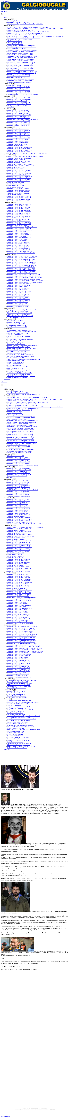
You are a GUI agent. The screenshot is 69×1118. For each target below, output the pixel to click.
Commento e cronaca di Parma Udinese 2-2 (19, 306)
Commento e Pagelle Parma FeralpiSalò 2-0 (19, 104)
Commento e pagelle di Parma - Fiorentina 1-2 (19, 211)
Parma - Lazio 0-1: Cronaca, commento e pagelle (20, 53)
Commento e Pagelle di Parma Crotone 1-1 (18, 136)
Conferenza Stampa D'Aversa (15, 368)
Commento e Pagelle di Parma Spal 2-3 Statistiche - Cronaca (23, 276)
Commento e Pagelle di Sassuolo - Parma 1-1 (19, 178)
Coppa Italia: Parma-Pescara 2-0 (15, 77)
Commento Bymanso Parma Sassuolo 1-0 (18, 243)
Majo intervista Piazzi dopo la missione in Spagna (20, 356)
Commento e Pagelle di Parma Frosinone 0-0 (19, 291)
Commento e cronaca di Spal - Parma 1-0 (18, 305)
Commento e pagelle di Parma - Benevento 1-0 (19, 150)
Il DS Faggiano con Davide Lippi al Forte (18, 347)
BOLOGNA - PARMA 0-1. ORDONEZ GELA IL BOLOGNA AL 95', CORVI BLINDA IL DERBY (35, 28)
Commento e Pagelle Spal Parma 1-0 (17, 240)
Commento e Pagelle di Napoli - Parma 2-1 (18, 90)
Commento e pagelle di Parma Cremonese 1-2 (19, 147)
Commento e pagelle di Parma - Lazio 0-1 (18, 221)
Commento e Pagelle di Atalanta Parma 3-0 (18, 293)
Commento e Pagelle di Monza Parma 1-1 (18, 132)
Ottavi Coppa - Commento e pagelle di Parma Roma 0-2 (22, 227)
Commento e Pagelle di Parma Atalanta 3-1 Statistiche (21, 265)
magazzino (7, 379)
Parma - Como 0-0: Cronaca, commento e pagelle (20, 65)
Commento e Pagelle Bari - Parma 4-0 (17, 113)
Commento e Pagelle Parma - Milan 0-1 (17, 231)
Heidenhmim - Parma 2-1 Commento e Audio (19, 80)
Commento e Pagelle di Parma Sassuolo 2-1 (19, 288)
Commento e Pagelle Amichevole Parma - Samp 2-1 (21, 253)
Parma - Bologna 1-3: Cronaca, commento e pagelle (21, 62)
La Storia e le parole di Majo (15, 371)
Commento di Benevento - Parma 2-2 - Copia (19, 164)
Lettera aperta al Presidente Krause (16, 48)
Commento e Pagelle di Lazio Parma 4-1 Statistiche (21, 267)
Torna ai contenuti (5, 1116)
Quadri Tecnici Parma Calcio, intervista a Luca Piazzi (21, 348)
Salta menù (4, 11)
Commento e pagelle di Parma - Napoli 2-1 (18, 205)
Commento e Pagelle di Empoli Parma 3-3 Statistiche (21, 270)
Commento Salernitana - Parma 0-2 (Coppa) (19, 125)
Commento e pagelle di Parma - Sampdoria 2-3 (19, 207)
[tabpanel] (34, 752)
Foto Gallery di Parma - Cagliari (15, 341)
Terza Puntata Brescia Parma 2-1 (16, 324)
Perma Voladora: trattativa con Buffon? (17, 351)
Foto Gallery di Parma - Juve (15, 342)
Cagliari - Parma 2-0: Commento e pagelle (18, 74)
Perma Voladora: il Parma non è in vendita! (18, 337)
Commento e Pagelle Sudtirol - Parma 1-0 (18, 118)
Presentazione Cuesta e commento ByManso (19, 82)
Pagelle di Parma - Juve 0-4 (14, 184)
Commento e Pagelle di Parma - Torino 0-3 (18, 181)
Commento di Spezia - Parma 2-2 (16, 168)
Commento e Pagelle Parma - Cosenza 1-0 (18, 124)
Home (5, 17)
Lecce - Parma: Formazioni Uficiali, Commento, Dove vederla (23, 38)
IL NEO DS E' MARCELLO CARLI (17, 333)
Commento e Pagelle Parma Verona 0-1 (17, 236)
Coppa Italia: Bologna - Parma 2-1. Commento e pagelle (22, 56)
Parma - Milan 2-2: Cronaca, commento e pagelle (20, 60)
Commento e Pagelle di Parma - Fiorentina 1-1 (19, 93)
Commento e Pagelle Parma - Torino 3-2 (18, 242)
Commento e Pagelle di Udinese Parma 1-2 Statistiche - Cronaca (24, 277)
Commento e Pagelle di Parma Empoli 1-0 (18, 297)
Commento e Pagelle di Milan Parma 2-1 (18, 286)
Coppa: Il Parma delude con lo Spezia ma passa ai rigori (22, 71)
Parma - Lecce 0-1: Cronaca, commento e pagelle (20, 68)
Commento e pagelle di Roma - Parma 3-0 (18, 191)
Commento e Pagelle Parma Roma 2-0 (17, 233)
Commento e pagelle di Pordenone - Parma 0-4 (19, 148)
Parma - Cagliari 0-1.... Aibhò (15, 21)
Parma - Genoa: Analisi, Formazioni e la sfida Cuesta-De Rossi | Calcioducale (28, 31)
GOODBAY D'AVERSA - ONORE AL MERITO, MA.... (23, 331)
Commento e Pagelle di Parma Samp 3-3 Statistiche (21, 257)
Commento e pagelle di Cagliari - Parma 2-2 (19, 222)
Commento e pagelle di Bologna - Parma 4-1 (19, 199)
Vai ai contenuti (5, 1)
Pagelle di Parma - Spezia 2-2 (15, 194)
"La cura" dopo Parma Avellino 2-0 (16, 317)
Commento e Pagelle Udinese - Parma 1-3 (18, 248)
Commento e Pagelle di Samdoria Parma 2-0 (19, 283)
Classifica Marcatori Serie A (14, 41)
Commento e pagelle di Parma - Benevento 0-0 (19, 188)
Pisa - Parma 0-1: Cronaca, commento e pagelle (20, 54)
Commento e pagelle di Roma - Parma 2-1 (18, 210)
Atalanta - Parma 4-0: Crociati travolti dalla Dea (20, 30)
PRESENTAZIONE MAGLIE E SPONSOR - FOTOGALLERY (25, 156)
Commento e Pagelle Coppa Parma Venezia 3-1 (20, 251)
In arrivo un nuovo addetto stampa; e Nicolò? (19, 330)
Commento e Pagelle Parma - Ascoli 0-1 (18, 110)
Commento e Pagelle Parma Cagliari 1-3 (18, 246)
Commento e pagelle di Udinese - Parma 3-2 (19, 196)
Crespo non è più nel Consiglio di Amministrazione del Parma (23, 359)
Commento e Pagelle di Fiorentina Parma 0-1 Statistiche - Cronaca (25, 280)
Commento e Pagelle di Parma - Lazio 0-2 (18, 179)
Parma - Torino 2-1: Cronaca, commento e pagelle (20, 70)
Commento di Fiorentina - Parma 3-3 (17, 162)
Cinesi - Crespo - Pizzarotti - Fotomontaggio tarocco (21, 376)
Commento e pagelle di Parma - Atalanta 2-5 (19, 158)
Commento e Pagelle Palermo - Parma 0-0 (18, 98)
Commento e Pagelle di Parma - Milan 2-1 (18, 91)
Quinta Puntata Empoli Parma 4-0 (16, 320)
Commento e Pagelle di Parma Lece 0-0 (18, 129)
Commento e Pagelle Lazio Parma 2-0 (17, 245)
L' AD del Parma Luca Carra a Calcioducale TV (20, 354)
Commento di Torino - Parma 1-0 (16, 159)
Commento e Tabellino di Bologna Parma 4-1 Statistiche (22, 256)
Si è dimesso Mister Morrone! (15, 365)
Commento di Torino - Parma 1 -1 (16, 218)
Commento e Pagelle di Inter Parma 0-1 (17, 302)
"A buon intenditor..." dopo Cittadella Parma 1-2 (20, 316)
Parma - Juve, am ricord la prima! (16, 344)
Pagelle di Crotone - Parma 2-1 (15, 182)
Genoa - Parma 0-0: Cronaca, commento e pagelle (20, 67)
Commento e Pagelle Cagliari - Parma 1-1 (18, 116)
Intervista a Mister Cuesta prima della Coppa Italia (20, 79)
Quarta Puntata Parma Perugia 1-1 (16, 322)
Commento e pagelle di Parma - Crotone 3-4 (19, 161)
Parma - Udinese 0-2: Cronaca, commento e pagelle (21, 57)
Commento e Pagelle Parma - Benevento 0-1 (19, 115)
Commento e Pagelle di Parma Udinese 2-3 (18, 88)
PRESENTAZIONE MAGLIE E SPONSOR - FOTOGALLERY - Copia (27, 153)
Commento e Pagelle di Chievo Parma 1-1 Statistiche (21, 259)
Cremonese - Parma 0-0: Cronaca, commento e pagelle (21, 73)
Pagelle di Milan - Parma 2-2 (15, 187)
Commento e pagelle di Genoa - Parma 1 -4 (18, 216)
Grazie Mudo (10, 107)
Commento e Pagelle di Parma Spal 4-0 (17, 133)
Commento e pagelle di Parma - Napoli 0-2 (18, 200)
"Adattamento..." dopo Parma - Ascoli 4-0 (18, 314)
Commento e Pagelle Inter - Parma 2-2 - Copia (19, 237)
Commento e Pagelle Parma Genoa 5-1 (17, 239)
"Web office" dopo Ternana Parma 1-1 (17, 311)
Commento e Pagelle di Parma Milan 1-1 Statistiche (21, 260)
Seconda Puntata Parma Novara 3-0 (16, 325)
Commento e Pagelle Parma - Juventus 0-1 (18, 250)
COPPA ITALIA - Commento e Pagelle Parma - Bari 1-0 (22, 119)
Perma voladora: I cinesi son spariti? (17, 353)
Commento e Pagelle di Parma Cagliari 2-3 (18, 87)
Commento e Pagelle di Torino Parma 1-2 (18, 289)
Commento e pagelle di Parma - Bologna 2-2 (19, 208)
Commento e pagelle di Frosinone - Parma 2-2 (19, 151)
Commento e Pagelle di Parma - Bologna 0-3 (19, 173)
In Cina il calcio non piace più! (15, 357)
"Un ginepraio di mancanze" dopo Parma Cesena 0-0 (21, 310)
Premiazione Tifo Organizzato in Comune (18, 350)
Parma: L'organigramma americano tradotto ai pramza (21, 47)
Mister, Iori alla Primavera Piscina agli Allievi (19, 370)
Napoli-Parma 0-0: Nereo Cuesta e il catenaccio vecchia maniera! (24, 33)
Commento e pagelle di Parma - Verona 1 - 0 (19, 197)
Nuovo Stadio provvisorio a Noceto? (17, 105)
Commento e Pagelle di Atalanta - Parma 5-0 (19, 228)
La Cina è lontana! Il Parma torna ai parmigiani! (20, 339)
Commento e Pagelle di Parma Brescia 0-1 (18, 138)
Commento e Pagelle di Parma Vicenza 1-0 (18, 141)
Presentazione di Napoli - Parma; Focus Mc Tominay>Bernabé (24, 35)
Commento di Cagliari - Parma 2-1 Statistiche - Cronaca (22, 273)
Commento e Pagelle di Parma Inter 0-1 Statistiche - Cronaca (23, 274)
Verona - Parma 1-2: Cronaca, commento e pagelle (20, 59)
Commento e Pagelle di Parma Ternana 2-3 (18, 135)
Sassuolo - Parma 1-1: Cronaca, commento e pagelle (21, 45)
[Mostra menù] (1, 13)
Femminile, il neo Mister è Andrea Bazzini (18, 366)
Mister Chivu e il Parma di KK (15, 85)
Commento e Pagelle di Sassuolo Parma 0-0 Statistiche (21, 262)
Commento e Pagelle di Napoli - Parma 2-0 (18, 175)
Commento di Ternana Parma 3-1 (16, 145)
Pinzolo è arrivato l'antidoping (15, 363)
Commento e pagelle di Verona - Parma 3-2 (18, 213)
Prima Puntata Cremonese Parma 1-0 (17, 327)
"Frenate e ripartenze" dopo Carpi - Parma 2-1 (19, 313)
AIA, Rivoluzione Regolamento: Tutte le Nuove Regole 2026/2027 (25, 24)
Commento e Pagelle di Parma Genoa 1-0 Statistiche (21, 268)
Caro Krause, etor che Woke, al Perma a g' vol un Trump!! (22, 50)
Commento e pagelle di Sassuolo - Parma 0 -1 (19, 219)
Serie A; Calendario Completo (15, 44)
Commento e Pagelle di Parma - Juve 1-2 (18, 303)
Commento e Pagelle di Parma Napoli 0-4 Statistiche (21, 271)
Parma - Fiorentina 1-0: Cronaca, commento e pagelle (21, 51)
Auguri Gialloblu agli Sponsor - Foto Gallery (19, 336)
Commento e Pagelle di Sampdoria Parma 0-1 (19, 230)
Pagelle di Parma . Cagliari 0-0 (15, 185)
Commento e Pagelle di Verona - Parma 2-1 (18, 172)
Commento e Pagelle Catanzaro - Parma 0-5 (19, 99)
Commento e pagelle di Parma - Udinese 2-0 (19, 224)
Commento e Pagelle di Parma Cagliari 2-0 (18, 300)
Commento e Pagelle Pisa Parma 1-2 (17, 101)
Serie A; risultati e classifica (14, 42)
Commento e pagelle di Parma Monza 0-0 (18, 144)
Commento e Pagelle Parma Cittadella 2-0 (18, 102)
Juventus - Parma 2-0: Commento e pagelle (18, 76)
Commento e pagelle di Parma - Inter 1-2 (18, 214)
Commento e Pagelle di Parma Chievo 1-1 (18, 285)
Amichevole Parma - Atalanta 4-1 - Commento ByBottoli (22, 94)
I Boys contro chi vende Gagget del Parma (18, 374)
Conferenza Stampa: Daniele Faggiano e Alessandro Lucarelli (23, 345)
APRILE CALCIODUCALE (15, 334)
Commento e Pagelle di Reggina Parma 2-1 (18, 142)
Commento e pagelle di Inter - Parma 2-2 (18, 193)
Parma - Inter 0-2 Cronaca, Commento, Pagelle (19, 39)
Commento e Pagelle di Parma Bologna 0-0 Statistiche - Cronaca (24, 282)
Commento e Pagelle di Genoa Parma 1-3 (18, 296)
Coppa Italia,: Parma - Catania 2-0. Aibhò (18, 22)
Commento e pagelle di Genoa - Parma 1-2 (18, 190)
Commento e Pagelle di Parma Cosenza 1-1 (18, 139)
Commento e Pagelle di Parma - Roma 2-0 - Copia (20, 165)
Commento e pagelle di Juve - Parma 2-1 (18, 225)
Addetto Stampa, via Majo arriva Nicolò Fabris (19, 373)
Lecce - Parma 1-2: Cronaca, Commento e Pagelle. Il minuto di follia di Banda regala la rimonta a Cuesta (35, 36)
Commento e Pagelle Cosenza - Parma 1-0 (18, 112)
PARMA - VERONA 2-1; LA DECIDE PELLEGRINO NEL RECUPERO (27, 27)
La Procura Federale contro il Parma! (17, 377)
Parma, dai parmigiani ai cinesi (15, 360)
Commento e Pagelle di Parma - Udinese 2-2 (19, 170)
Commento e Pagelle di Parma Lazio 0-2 (18, 294)
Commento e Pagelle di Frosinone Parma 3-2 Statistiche (22, 264)
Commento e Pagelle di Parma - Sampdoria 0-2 (19, 176)
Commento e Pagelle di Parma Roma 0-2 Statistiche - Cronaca (23, 279)
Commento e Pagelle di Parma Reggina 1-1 (18, 130)
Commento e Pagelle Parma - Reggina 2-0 (18, 121)
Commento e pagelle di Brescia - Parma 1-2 (19, 204)
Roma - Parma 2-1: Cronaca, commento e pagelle (20, 63)
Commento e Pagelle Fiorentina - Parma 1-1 (19, 234)
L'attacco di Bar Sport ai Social (15, 362)
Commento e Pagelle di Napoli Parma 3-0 (18, 299)
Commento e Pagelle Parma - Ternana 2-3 (18, 122)
